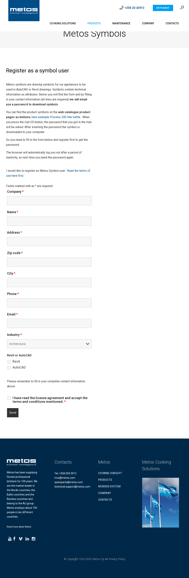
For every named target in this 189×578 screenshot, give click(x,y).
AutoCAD (19, 367)
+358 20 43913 (134, 8)
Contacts (105, 499)
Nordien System (109, 486)
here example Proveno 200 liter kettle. (56, 117)
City (11, 273)
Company (15, 191)
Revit (16, 361)
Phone (13, 294)
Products (105, 479)
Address (14, 232)
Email (12, 314)
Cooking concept (110, 473)
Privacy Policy (117, 559)
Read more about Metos (19, 526)
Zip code (15, 253)
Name (12, 212)
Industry (14, 335)
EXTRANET (163, 8)
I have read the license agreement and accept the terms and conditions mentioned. (50, 400)
